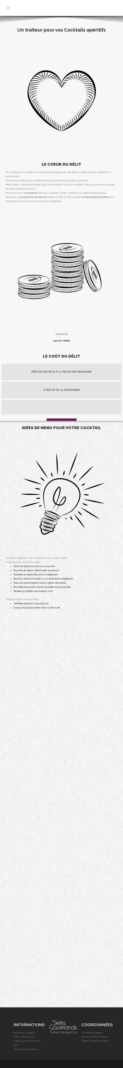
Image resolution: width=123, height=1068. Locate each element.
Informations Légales (24, 1032)
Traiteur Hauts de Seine (25, 1049)
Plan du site (28, 1037)
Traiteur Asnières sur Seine (95, 1041)
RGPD (16, 1037)
